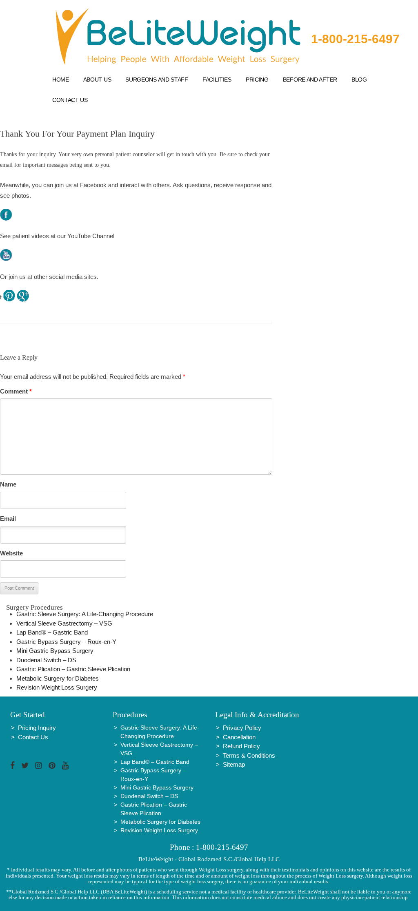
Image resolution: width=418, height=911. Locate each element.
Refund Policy (241, 746)
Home (60, 79)
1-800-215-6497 (355, 39)
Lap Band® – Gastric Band (52, 632)
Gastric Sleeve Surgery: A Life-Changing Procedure (84, 613)
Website (11, 553)
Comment (16, 391)
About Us (97, 79)
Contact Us (70, 100)
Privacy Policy (242, 727)
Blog (359, 79)
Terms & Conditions (249, 755)
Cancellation (239, 737)
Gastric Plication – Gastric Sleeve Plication (73, 669)
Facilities (216, 79)
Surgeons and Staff (156, 79)
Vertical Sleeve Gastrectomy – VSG (64, 623)
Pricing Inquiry (37, 727)
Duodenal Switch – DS (46, 660)
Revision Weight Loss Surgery (56, 687)
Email (8, 518)
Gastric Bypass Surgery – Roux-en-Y (66, 641)
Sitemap (234, 764)
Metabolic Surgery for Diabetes (57, 678)
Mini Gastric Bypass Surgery (54, 650)
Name (8, 484)
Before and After (310, 79)
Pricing (257, 79)
